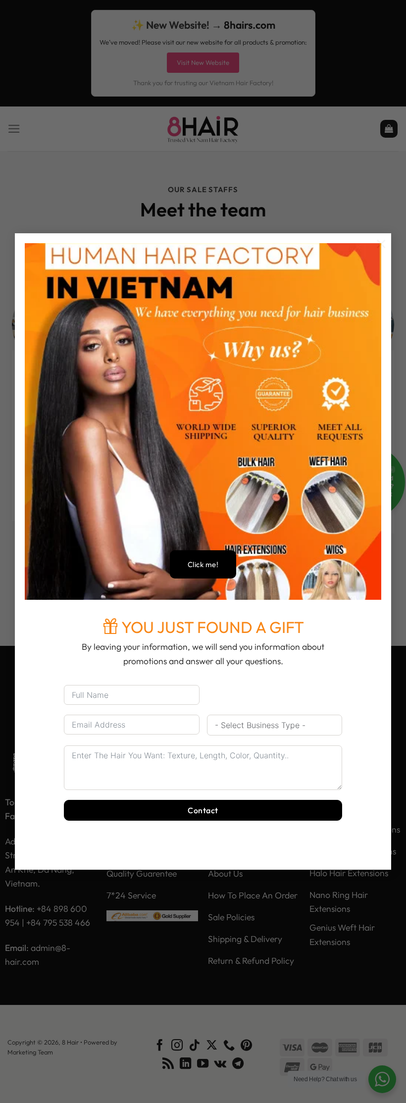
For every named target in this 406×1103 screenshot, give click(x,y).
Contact (203, 810)
